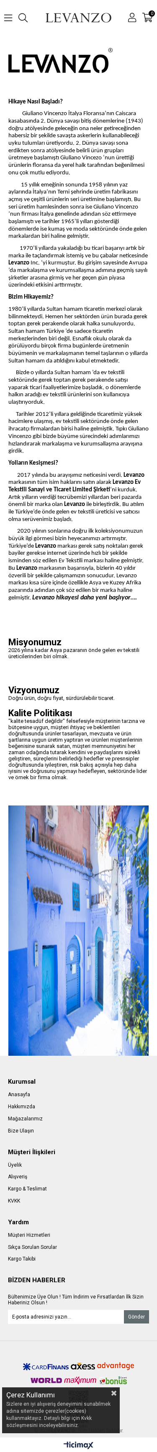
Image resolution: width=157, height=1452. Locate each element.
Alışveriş (17, 1177)
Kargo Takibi (22, 1259)
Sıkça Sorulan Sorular (32, 1247)
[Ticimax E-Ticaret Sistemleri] (78, 1446)
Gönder (136, 1317)
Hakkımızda (21, 1107)
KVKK (14, 1201)
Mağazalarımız (25, 1119)
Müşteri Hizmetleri (29, 1235)
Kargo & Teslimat (27, 1189)
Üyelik (15, 1165)
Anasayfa (19, 1094)
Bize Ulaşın (21, 1131)
